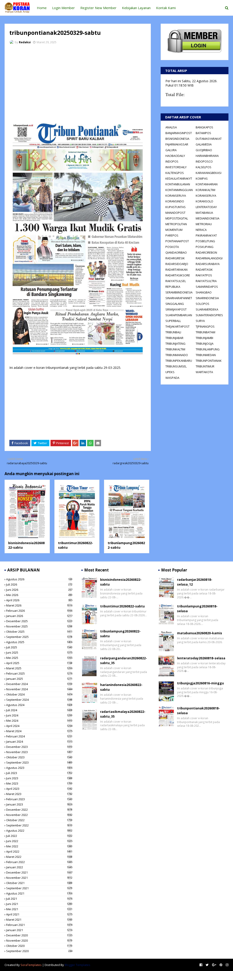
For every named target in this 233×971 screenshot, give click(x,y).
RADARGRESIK (175, 258)
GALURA (171, 150)
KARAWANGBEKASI (208, 173)
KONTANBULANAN (177, 184)
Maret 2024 (39, 731)
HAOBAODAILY (175, 156)
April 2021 (39, 914)
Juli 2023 (39, 773)
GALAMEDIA (204, 144)
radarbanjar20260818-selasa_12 (194, 581)
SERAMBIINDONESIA (178, 292)
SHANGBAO (204, 292)
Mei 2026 (39, 595)
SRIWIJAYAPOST (176, 309)
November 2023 (39, 752)
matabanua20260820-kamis (199, 633)
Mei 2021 (39, 909)
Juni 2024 (39, 715)
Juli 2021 (39, 899)
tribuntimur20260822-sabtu (122, 606)
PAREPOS (171, 235)
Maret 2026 (39, 605)
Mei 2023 (39, 783)
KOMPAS (202, 178)
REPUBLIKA (172, 287)
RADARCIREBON (206, 252)
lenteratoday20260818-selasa (201, 658)
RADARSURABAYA (208, 264)
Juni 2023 (39, 778)
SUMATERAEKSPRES (209, 315)
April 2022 (39, 851)
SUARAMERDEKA (207, 309)
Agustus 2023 (39, 768)
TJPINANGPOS (205, 326)
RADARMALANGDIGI (209, 258)
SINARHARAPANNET (178, 298)
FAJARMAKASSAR (176, 144)
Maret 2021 (39, 919)
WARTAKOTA (204, 372)
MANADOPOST (175, 213)
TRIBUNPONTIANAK (209, 361)
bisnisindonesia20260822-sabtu (121, 581)
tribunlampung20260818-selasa (197, 608)
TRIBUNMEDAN (206, 355)
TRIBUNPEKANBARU (178, 361)
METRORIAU (204, 224)
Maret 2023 (39, 794)
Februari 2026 (39, 611)
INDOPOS (171, 161)
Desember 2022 (39, 810)
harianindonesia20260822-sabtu (121, 687)
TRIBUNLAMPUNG (208, 349)
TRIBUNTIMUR (205, 366)
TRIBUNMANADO (176, 355)
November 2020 (39, 940)
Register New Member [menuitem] (98, 7)
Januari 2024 (39, 741)
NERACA (201, 230)
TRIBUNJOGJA (204, 344)
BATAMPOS (203, 133)
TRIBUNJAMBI (204, 338)
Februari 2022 (39, 862)
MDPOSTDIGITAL (176, 218)
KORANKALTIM (205, 190)
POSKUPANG (204, 247)
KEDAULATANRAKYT (178, 178)
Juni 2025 (39, 652)
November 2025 (39, 626)
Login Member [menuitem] (63, 7)
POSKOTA (172, 247)
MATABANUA (204, 213)
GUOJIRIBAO (204, 150)
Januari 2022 (39, 867)
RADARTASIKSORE (177, 275)
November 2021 (39, 878)
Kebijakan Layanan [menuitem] (136, 7)
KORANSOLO (204, 201)
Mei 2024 (39, 721)
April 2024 (39, 726)
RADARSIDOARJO (176, 264)
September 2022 (39, 825)
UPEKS (170, 372)
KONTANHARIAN (207, 184)
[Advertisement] (77, 82)
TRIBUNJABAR (174, 338)
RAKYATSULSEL (175, 281)
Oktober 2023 (39, 757)
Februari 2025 (39, 673)
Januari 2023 (39, 804)
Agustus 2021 (39, 893)
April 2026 (39, 600)
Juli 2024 (39, 710)
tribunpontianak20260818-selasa (198, 710)
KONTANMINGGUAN (179, 190)
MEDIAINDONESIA (207, 218)
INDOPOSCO (204, 161)
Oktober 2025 (39, 631)
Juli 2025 (39, 647)
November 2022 (39, 815)
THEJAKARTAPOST (177, 326)
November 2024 (39, 689)
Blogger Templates (77, 965)
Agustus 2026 (39, 579)
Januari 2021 (39, 930)
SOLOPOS (202, 304)
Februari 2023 (39, 799)
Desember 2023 (39, 747)
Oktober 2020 (39, 946)
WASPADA (172, 378)
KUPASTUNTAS (175, 207)
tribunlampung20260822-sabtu (120, 633)
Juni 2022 (39, 841)
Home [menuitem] (42, 7)
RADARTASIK (204, 270)
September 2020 (39, 951)
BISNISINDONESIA (177, 139)
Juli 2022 (39, 836)
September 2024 (39, 700)
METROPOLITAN (176, 224)
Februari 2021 (39, 925)
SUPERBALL (173, 321)
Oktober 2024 (39, 694)
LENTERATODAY (206, 207)
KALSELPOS (203, 167)
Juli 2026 (39, 584)
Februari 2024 (39, 736)
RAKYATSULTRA (206, 281)
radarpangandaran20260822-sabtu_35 (123, 660)
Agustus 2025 (39, 642)
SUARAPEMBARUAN (178, 315)
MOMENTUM (173, 230)
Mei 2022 (39, 846)
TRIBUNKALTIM (175, 349)
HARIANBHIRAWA (207, 156)
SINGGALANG (174, 304)
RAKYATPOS (204, 275)
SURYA (200, 321)
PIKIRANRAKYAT (206, 235)
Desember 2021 (39, 872)
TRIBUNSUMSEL (176, 366)
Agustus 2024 (39, 705)
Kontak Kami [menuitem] (166, 7)
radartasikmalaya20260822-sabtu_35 (122, 714)
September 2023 (39, 762)
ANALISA (171, 127)
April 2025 (39, 663)
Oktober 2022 (39, 820)
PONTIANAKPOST (177, 241)
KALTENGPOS (174, 173)
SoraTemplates (31, 965)
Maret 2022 (39, 857)
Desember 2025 (39, 621)
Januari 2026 (39, 616)
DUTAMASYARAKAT (209, 139)
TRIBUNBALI (173, 332)
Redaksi (25, 42)
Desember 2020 (39, 935)
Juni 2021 (39, 904)
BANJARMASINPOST (178, 133)
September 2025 (39, 637)
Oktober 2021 (39, 883)
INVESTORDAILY (176, 167)
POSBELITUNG (205, 241)
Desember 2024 (39, 684)
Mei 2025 (39, 658)
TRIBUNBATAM (205, 332)
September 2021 (39, 888)
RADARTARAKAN (176, 270)
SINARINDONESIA (207, 298)
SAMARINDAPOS (207, 287)
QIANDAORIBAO (176, 252)
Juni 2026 (39, 590)
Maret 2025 (39, 668)
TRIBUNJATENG (175, 344)
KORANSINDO (174, 201)
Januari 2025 (39, 679)
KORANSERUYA (175, 196)
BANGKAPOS (204, 127)
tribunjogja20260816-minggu (200, 683)
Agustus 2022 (39, 830)
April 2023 (39, 789)
